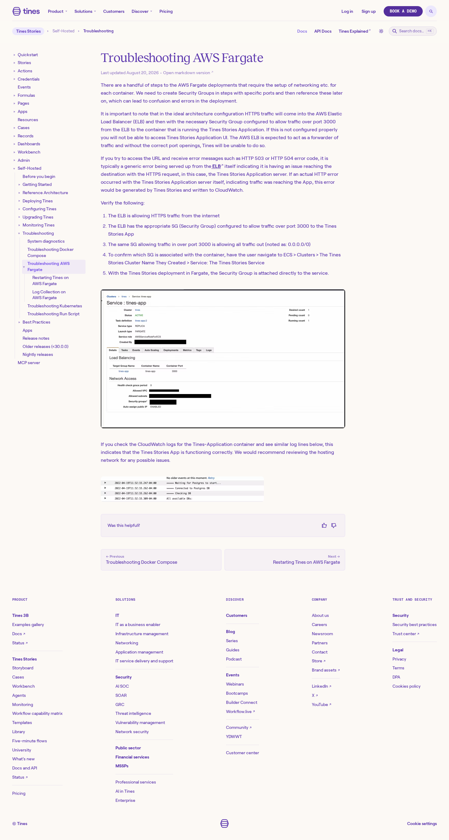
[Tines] (26, 11)
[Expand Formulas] (14, 95)
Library (18, 731)
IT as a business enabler (137, 624)
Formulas (26, 95)
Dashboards (29, 143)
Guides (232, 649)
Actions (25, 70)
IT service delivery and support (144, 660)
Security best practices (414, 624)
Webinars (235, 684)
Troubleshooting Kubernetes (54, 305)
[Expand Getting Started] (19, 184)
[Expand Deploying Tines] (19, 201)
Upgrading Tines (38, 216)
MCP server (29, 362)
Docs (302, 31)
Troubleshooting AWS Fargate (48, 266)
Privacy (399, 659)
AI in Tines (125, 791)
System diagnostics (46, 241)
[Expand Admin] (14, 160)
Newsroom (322, 633)
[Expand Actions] (14, 71)
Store (318, 660)
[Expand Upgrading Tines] (19, 217)
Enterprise (125, 800)
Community (238, 727)
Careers (319, 624)
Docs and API (24, 768)
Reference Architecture (45, 192)
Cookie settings (422, 823)
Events (24, 87)
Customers (113, 11)
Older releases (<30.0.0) (45, 346)
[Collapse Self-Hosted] (14, 168)
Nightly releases (38, 354)
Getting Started (37, 184)
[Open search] (431, 11)
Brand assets (326, 670)
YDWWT (234, 736)
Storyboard (22, 667)
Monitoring (22, 704)
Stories (24, 62)
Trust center (405, 633)
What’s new (23, 758)
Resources (28, 119)
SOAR (121, 695)
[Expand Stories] (14, 62)
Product (56, 11)
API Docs (322, 31)
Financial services (132, 757)
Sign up (369, 11)
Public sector (128, 747)
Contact (319, 652)
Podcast (234, 659)
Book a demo (403, 11)
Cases (24, 127)
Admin (24, 160)
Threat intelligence (133, 713)
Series (232, 640)
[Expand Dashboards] (14, 144)
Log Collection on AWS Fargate (49, 294)
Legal (397, 649)
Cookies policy (406, 686)
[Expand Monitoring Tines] (19, 225)
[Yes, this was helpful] (324, 525)
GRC (119, 704)
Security (123, 677)
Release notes (36, 338)
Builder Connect (241, 702)
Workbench (29, 152)
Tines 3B (20, 615)
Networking (126, 642)
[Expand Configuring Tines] (19, 209)
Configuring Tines (40, 208)
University (21, 750)
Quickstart (28, 54)
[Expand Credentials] (14, 79)
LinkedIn (321, 686)
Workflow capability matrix (37, 713)
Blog (230, 631)
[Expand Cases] (14, 127)
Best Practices (36, 322)
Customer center (242, 752)
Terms (398, 667)
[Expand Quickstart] (14, 54)
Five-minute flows (29, 740)
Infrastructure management (141, 633)
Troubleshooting (38, 233)
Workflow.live (240, 711)
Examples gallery (28, 624)
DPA (396, 677)
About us (320, 615)
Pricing (166, 11)
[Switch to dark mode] (381, 31)
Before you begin (39, 176)
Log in (347, 11)
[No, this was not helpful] (333, 525)
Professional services (135, 782)
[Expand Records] (14, 136)
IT (117, 615)
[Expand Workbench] (14, 152)
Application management (139, 652)
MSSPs (121, 765)
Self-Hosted (64, 31)
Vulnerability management (140, 722)
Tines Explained (355, 31)
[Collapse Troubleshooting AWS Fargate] (24, 266)
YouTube (321, 704)
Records (26, 135)
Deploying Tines (38, 200)
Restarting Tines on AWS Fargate (50, 280)
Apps (22, 111)
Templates (22, 722)
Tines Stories (28, 31)
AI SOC (122, 686)
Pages (23, 103)
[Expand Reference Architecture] (19, 192)
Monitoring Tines (39, 225)
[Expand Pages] (14, 103)
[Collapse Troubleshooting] (19, 233)
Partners (320, 642)
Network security (132, 731)
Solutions (83, 11)
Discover (140, 11)
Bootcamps (237, 693)
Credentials (29, 78)
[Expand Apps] (14, 111)
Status (19, 642)
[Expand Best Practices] (19, 322)
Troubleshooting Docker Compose (50, 252)
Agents (19, 695)
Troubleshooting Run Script (53, 313)
